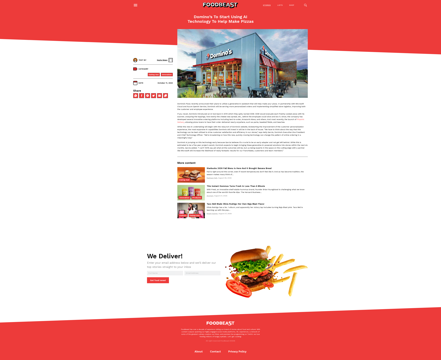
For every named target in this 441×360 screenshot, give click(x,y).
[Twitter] (153, 95)
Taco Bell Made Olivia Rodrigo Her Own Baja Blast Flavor (235, 204)
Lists (280, 5)
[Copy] (165, 95)
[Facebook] (141, 95)
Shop (291, 5)
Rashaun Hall (212, 178)
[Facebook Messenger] (147, 95)
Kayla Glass (162, 60)
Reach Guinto (212, 213)
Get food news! (158, 280)
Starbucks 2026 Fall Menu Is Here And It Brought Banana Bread (239, 168)
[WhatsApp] (135, 95)
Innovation (167, 74)
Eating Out (154, 74)
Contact (215, 351)
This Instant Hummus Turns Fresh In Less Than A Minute (236, 186)
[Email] (159, 95)
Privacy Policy (237, 351)
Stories (267, 5)
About (199, 351)
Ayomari (210, 196)
